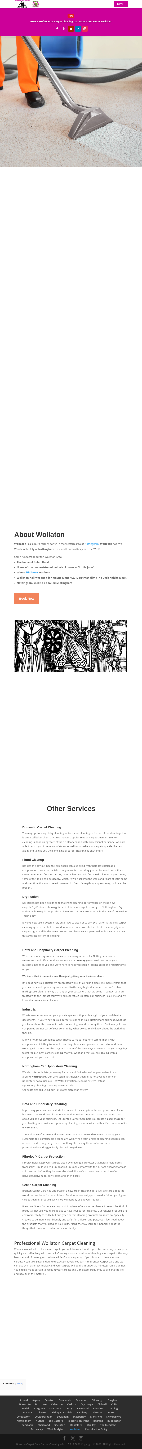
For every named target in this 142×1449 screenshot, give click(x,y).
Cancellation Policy (96, 1429)
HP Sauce (32, 572)
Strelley (91, 1425)
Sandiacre (27, 1425)
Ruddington (114, 1420)
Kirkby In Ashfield (62, 1412)
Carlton (71, 1404)
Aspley (36, 1400)
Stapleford (76, 1425)
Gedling (113, 1408)
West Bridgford (56, 1429)
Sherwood (44, 1425)
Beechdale (65, 1400)
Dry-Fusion (89, 456)
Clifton (115, 1404)
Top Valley (37, 1429)
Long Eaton (23, 1416)
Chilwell (102, 1404)
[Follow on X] (64, 29)
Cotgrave (39, 1408)
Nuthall (40, 1420)
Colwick (25, 1408)
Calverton (57, 1404)
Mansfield (96, 1416)
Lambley (82, 1412)
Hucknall (28, 1412)
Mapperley (79, 1416)
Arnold (24, 1400)
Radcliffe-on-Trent (78, 1420)
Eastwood (83, 1408)
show (19, 1383)
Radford (98, 1420)
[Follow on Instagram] (85, 29)
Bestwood (81, 1400)
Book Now (32, 257)
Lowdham (63, 1416)
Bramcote (25, 1404)
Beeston (49, 1400)
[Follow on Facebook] (57, 29)
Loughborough (43, 1416)
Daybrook (55, 1408)
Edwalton (98, 1408)
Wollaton (75, 1429)
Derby (69, 1408)
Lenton (111, 1412)
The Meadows (108, 1425)
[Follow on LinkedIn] (78, 29)
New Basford (113, 1416)
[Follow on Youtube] (71, 29)
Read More (71, 21)
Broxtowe (41, 1404)
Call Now (78, 1347)
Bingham (113, 1400)
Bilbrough (97, 1400)
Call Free (25, 97)
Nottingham (92, 543)
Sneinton (59, 1425)
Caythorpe (87, 1404)
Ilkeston (42, 1412)
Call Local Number (58, 97)
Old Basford (56, 1420)
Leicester (97, 1412)
